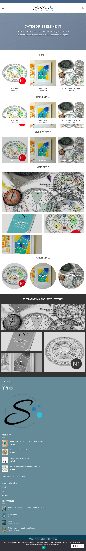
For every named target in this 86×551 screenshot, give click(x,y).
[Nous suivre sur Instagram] (7, 388)
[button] (3, 7)
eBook (4, 487)
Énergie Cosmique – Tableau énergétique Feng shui (26, 507)
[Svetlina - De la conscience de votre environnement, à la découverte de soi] (43, 8)
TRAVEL (11, 521)
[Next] (84, 77)
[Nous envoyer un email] (11, 388)
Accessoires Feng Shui (9, 483)
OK (44, 547)
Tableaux (5, 495)
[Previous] (1, 77)
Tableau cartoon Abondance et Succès (21, 528)
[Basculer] (83, 495)
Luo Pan (4, 491)
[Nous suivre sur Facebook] (3, 388)
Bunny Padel (12, 514)
